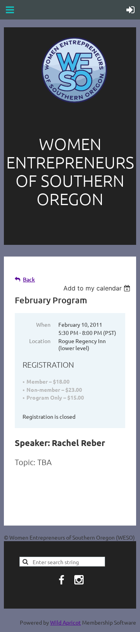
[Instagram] (79, 579)
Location (40, 340)
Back (29, 279)
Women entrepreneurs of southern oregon (70, 171)
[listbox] (97, 288)
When (43, 324)
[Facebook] (61, 579)
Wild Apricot (65, 622)
